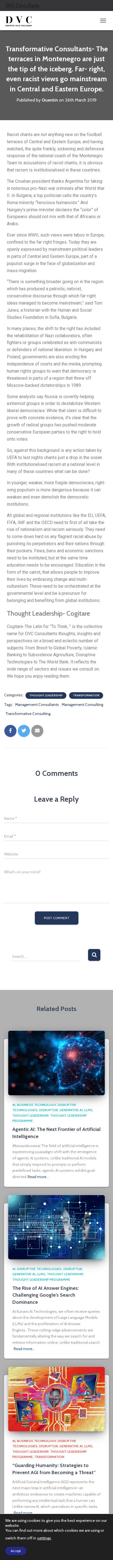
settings (44, 1538)
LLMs (88, 1110)
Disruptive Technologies (39, 1269)
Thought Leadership (46, 695)
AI (13, 1105)
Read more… (38, 1176)
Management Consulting (82, 704)
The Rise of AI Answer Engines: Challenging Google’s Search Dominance (45, 1295)
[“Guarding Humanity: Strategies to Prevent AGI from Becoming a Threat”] (56, 1398)
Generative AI (71, 1110)
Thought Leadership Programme (41, 1279)
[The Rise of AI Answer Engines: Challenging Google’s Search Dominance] (56, 1226)
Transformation (86, 695)
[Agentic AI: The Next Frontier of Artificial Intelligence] (56, 1062)
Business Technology (36, 1105)
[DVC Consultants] (20, 20)
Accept (16, 1551)
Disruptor (48, 1110)
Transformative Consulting (27, 713)
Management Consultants (37, 704)
